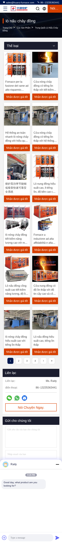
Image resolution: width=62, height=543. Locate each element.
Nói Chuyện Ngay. (31, 407)
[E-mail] (24, 398)
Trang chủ (7, 28)
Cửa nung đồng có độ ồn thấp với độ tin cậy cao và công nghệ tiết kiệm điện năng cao (45, 293)
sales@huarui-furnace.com (20, 2)
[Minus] (57, 464)
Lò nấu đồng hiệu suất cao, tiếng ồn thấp (44, 340)
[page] (43, 361)
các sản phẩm (23, 28)
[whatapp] (17, 398)
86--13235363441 (49, 2)
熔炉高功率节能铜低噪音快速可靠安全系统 (15, 187)
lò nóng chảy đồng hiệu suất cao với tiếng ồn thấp (16, 340)
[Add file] (4, 537)
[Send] (57, 537)
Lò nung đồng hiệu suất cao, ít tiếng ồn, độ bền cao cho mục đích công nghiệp (45, 191)
